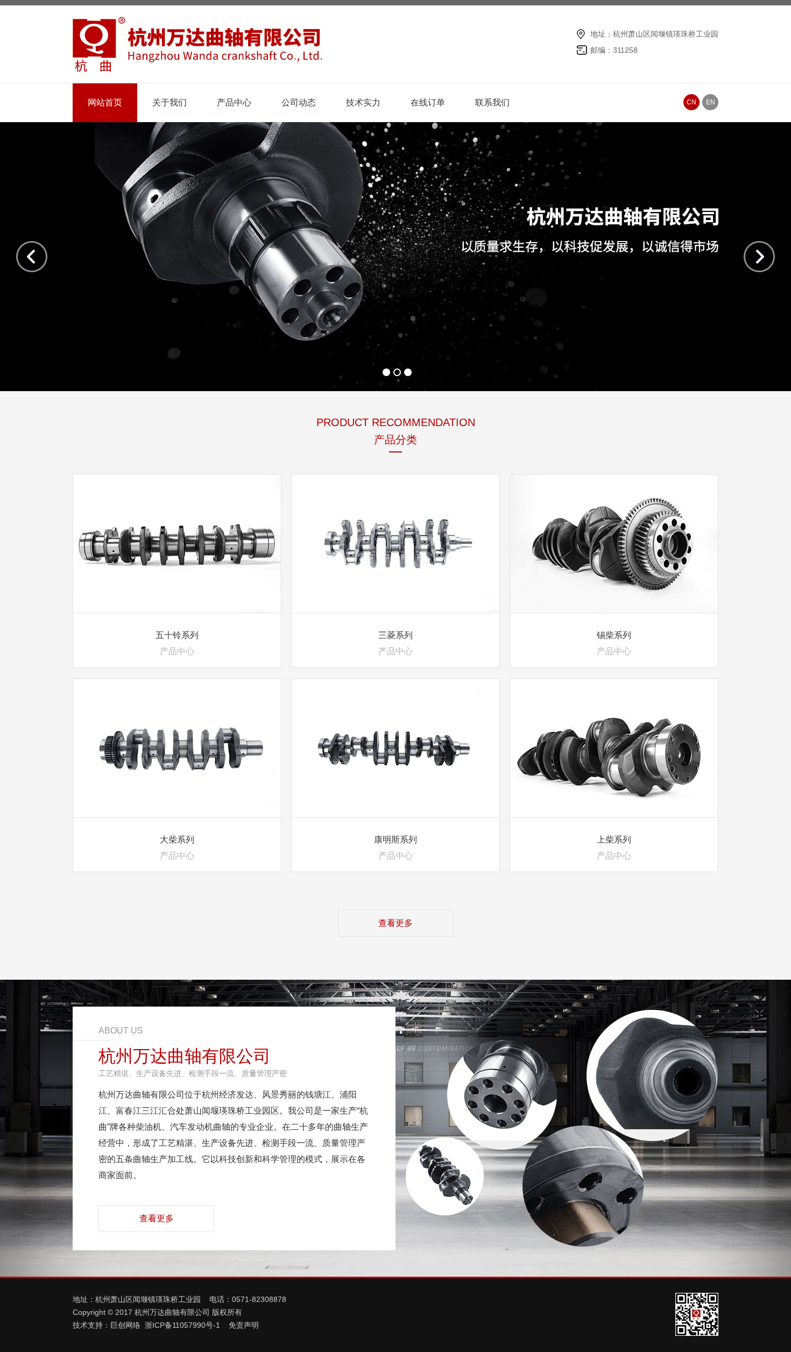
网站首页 (105, 102)
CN (691, 102)
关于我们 (169, 102)
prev (31, 256)
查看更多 (395, 923)
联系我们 (492, 102)
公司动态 (298, 102)
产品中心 (234, 102)
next (759, 256)
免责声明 (244, 1325)
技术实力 (363, 102)
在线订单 (428, 102)
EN (710, 102)
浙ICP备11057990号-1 (183, 1325)
